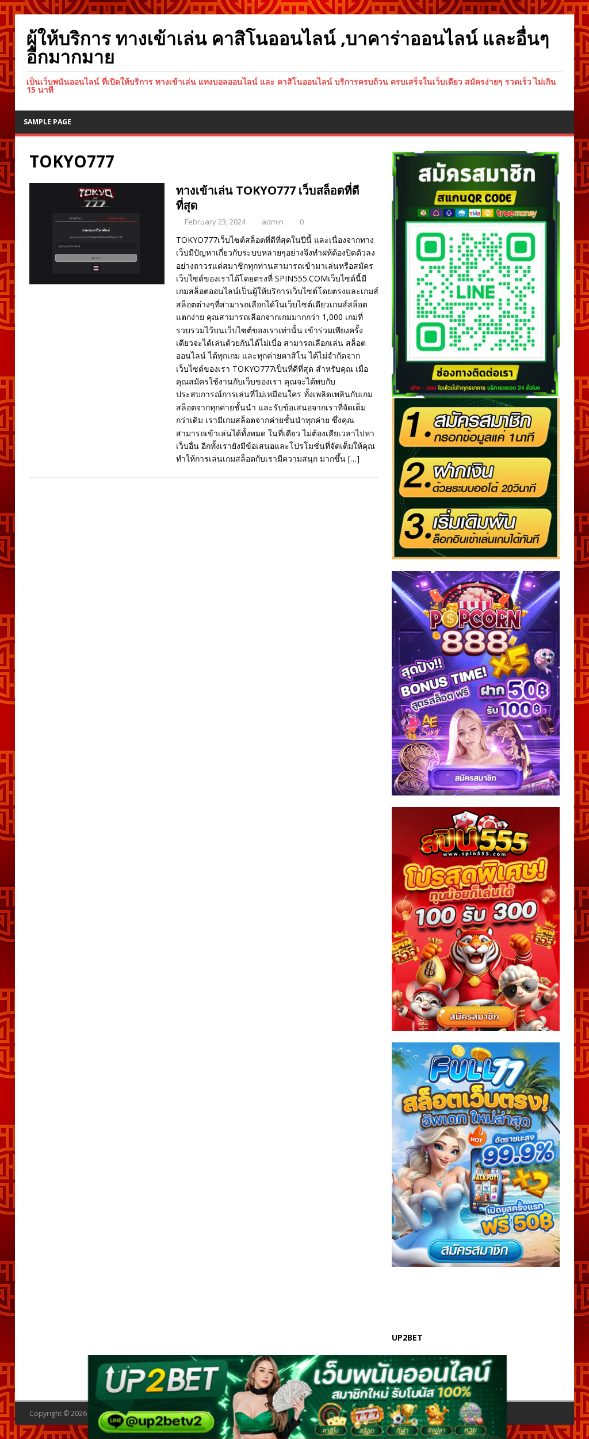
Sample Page (47, 122)
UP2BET (407, 1337)
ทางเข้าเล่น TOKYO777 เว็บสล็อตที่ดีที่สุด (267, 197)
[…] (353, 458)
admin (273, 221)
